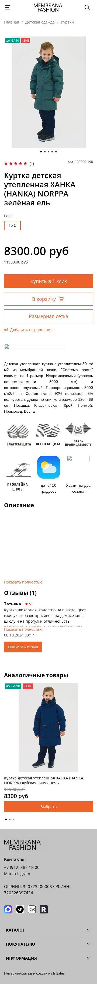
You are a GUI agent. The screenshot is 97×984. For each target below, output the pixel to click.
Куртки (67, 22)
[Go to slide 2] (45, 151)
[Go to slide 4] (52, 151)
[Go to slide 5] (56, 151)
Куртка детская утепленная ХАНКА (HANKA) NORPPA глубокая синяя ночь (44, 780)
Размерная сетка (48, 316)
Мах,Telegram (17, 873)
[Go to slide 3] (48, 151)
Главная (11, 22)
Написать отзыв (23, 646)
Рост (8, 216)
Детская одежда (40, 22)
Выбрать (48, 806)
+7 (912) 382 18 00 (22, 867)
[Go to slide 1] (41, 151)
